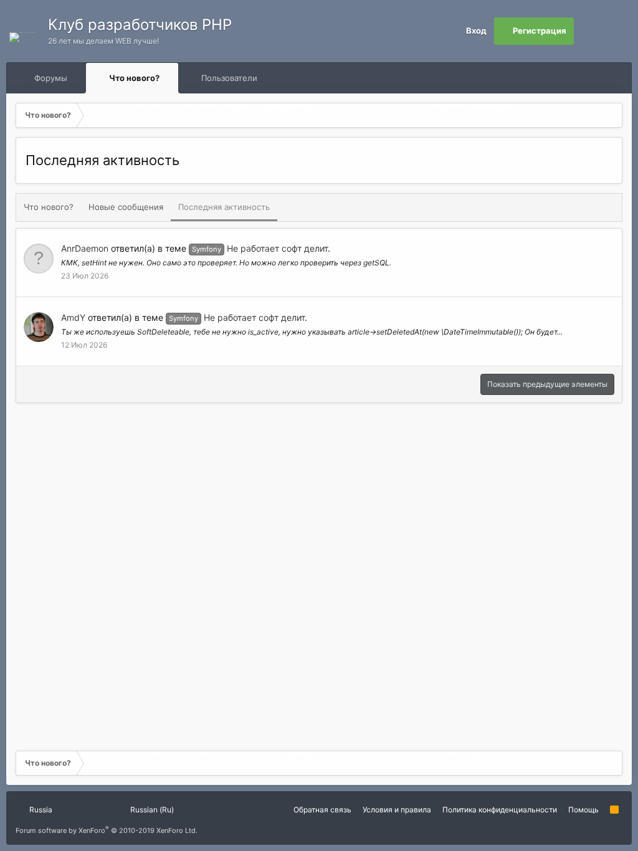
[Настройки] (587, 31)
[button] (79, 78)
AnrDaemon (84, 248)
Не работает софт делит (260, 248)
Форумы (50, 78)
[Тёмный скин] (615, 31)
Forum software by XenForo (107, 830)
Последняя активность (224, 207)
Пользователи (229, 78)
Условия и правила (397, 809)
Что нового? (134, 78)
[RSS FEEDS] (297, 78)
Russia (39, 809)
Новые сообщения (125, 207)
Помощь (583, 809)
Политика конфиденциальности (499, 809)
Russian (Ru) (151, 809)
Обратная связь (322, 809)
